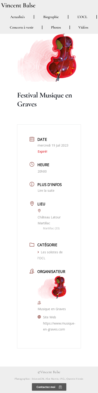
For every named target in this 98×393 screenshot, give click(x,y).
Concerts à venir (22, 27)
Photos (56, 27)
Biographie (51, 17)
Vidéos (83, 27)
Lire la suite (46, 190)
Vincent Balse (18, 5)
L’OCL (82, 17)
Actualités (17, 17)
